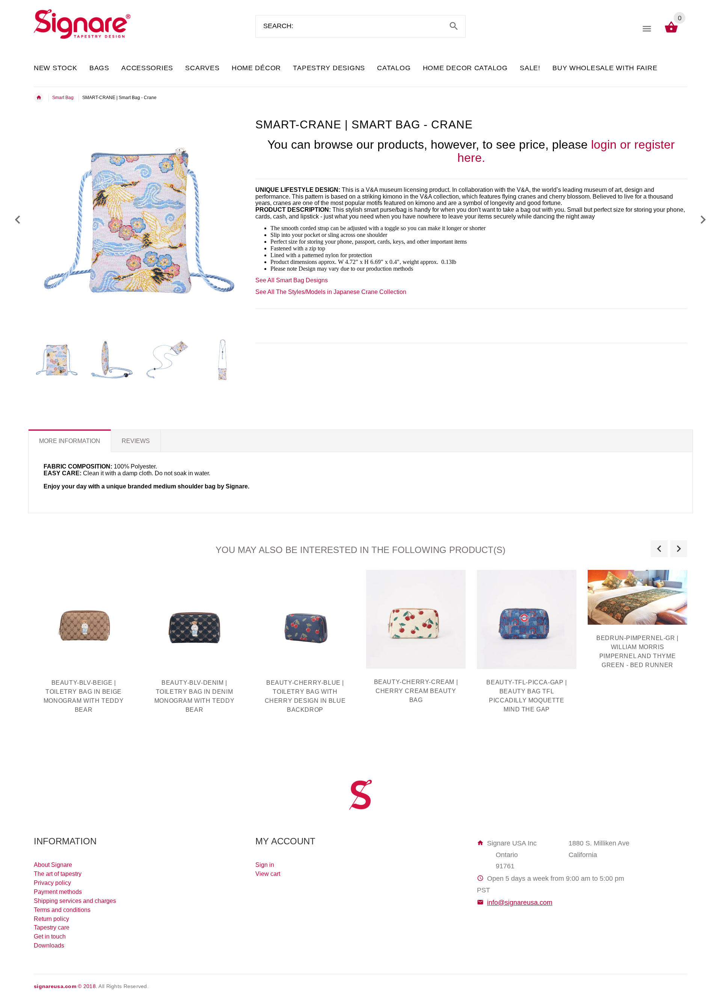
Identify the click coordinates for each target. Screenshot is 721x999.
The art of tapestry (57, 874)
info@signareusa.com (519, 902)
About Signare (53, 865)
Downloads (49, 945)
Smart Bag (63, 97)
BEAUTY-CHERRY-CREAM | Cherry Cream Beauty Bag (416, 691)
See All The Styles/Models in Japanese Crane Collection (330, 292)
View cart (267, 874)
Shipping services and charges (75, 901)
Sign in (264, 865)
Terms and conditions (62, 910)
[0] (671, 32)
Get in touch (50, 936)
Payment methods (58, 892)
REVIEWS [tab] (136, 441)
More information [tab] (69, 441)
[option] (57, 360)
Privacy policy (52, 883)
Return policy (51, 919)
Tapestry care (51, 927)
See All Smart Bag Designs (291, 280)
